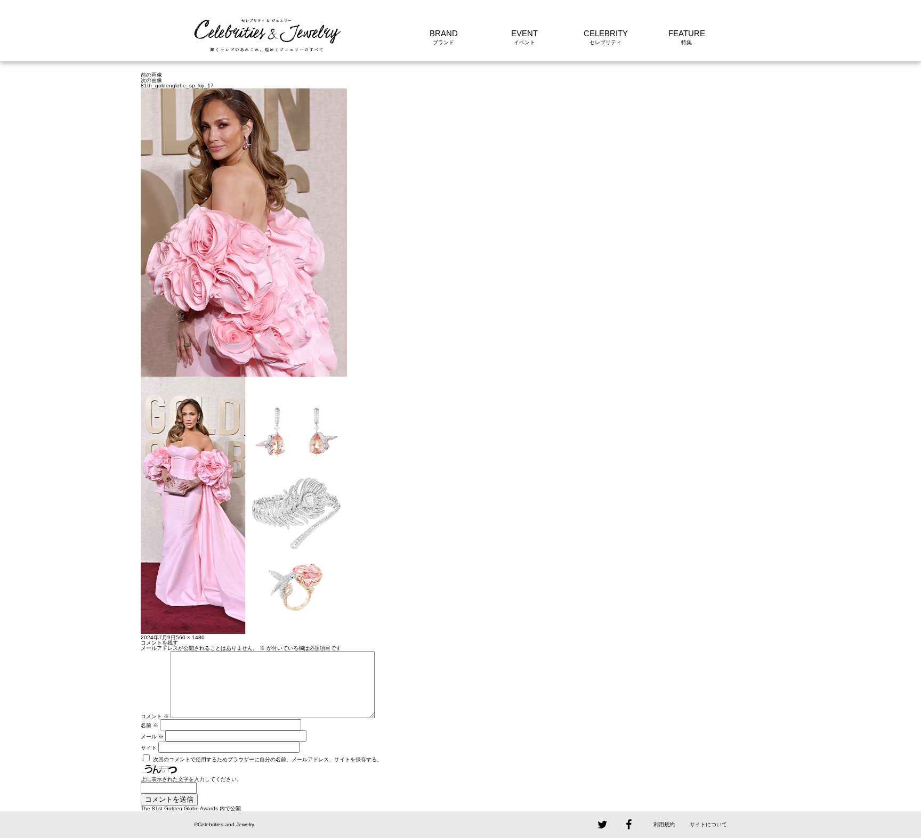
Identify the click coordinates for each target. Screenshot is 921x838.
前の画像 (151, 75)
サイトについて (708, 824)
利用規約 (664, 824)
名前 (149, 725)
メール (152, 736)
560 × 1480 (190, 637)
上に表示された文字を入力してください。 (191, 779)
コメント (155, 716)
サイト (149, 748)
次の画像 (151, 80)
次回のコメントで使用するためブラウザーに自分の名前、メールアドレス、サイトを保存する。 (267, 759)
